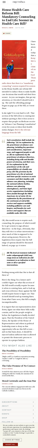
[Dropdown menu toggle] (19, 402)
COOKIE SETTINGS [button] (12, 439)
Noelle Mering (7, 368)
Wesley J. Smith (7, 27)
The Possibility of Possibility (16, 350)
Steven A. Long (7, 383)
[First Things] (19, 2)
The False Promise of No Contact (18, 365)
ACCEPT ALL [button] (10, 444)
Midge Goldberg (8, 353)
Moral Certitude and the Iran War (19, 381)
